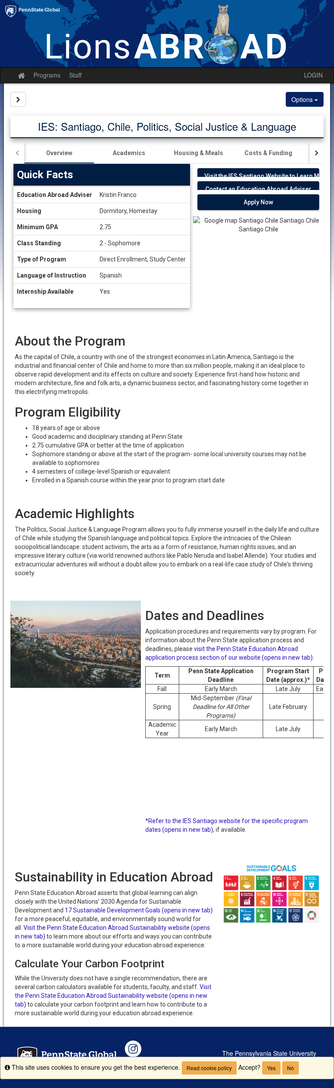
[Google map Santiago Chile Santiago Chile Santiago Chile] (258, 255)
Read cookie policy (209, 1067)
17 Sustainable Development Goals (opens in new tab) (139, 910)
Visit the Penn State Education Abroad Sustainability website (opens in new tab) (113, 995)
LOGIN (313, 75)
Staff (75, 75)
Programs (46, 75)
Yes (271, 1067)
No (290, 1067)
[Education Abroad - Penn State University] (167, 33)
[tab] (59, 152)
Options (302, 99)
